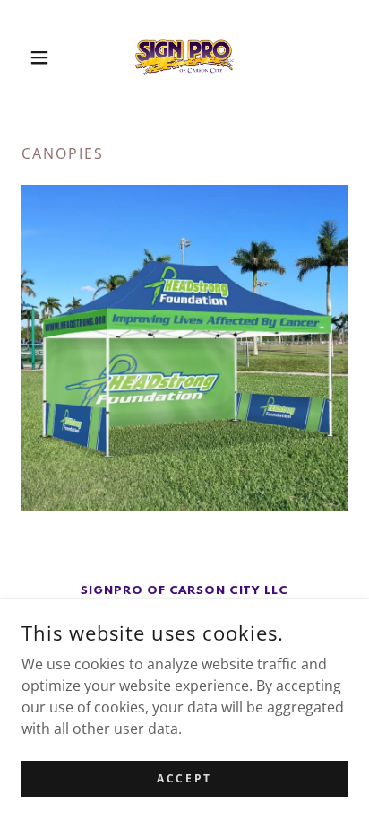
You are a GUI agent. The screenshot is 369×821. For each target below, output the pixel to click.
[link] (184, 57)
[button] (46, 57)
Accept (184, 778)
